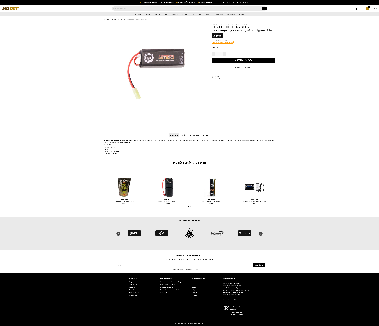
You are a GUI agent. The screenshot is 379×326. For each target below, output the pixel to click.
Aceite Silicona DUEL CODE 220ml (211, 201)
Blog (130, 282)
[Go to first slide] (261, 234)
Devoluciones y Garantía (167, 284)
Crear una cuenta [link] (243, 2)
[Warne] (189, 234)
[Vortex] (162, 234)
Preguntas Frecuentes (166, 287)
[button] (212, 78)
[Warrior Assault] (217, 234)
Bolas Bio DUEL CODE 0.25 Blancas (124, 201)
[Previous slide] (118, 234)
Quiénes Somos (133, 284)
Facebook (194, 282)
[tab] (174, 135)
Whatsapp (194, 295)
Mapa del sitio (133, 295)
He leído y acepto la (184, 269)
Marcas (241, 14)
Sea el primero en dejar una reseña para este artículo (230, 24)
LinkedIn (194, 292)
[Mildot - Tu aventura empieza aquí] (10, 9)
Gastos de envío (194, 135)
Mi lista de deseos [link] (230, 2)
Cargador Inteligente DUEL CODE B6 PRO (254, 201)
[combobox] (189, 8)
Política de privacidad (191, 269)
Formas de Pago (134, 292)
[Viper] (134, 234)
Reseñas (183, 135)
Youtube (193, 287)
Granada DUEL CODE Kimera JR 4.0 (167, 201)
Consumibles (115, 19)
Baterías (123, 19)
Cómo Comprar (133, 290)
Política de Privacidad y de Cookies (170, 290)
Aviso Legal (163, 292)
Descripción (174, 135)
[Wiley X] (245, 234)
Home (103, 19)
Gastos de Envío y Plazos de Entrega (170, 282)
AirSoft (108, 19)
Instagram (194, 290)
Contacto (205, 135)
